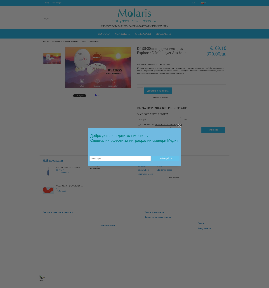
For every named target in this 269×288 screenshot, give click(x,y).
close (179, 125)
